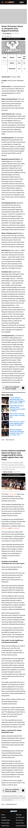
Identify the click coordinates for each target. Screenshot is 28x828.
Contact (3, 817)
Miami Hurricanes (10, 439)
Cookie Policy (5, 825)
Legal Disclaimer (21, 825)
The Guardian (15, 528)
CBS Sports (4, 528)
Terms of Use (20, 823)
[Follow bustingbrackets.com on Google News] (23, 388)
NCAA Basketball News (11, 804)
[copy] (11, 36)
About (3, 814)
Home (2, 439)
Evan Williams (7, 33)
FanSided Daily (5, 820)
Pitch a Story (19, 820)
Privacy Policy (5, 823)
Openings (18, 814)
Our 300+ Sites (20, 817)
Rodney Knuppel (7, 471)
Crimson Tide (12, 494)
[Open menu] (2, 2)
